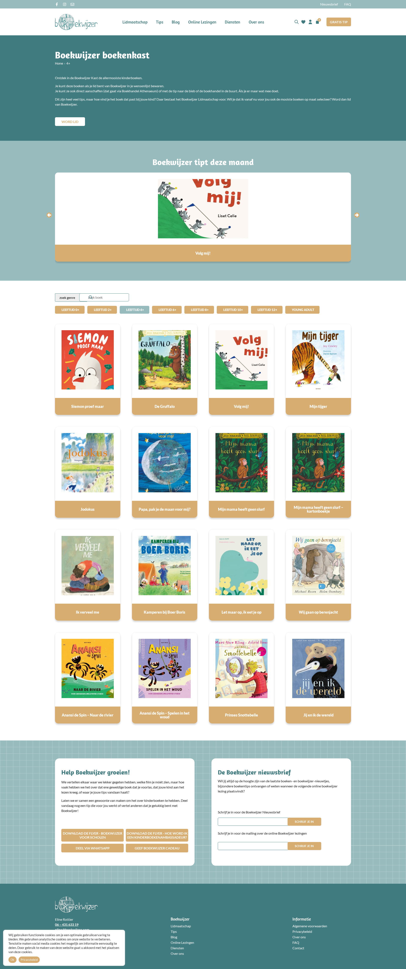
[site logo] (76, 22)
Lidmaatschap (135, 22)
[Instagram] (64, 4)
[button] (49, 215)
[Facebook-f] (57, 4)
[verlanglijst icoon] (303, 22)
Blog (176, 22)
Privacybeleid (302, 931)
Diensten (232, 22)
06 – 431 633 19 (66, 924)
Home (59, 63)
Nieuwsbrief (329, 4)
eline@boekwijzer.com (72, 930)
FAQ (347, 4)
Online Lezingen (202, 22)
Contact (298, 948)
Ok (12, 959)
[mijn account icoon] (310, 22)
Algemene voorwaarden (309, 926)
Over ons (256, 22)
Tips (159, 22)
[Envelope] (72, 4)
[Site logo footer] (76, 904)
